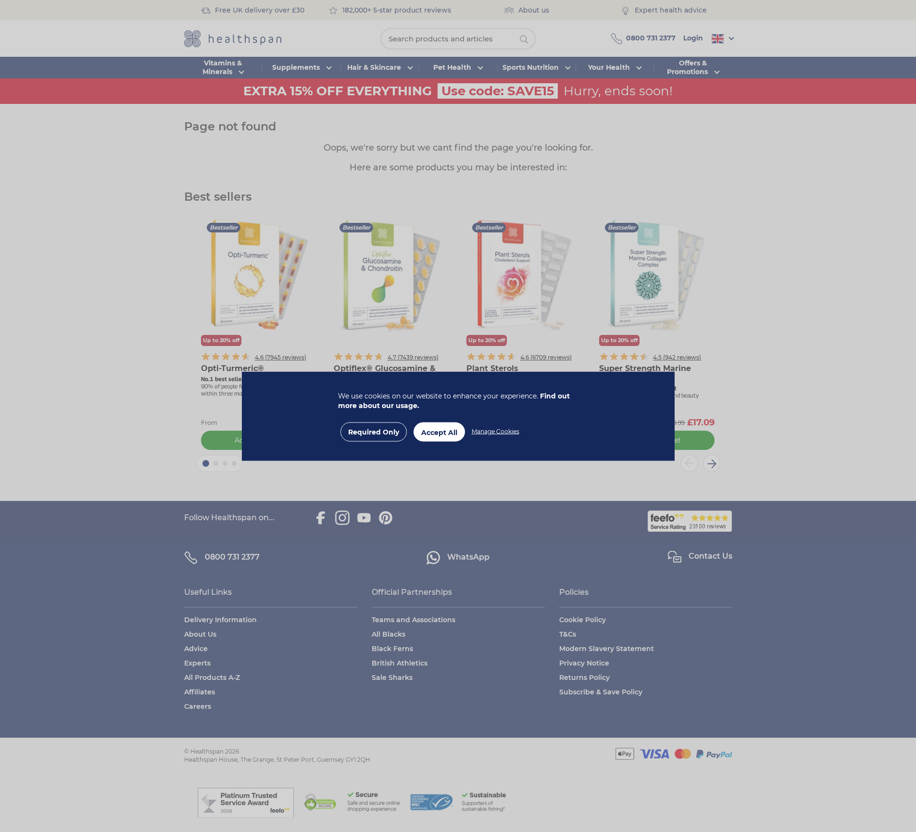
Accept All (439, 432)
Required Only (373, 431)
